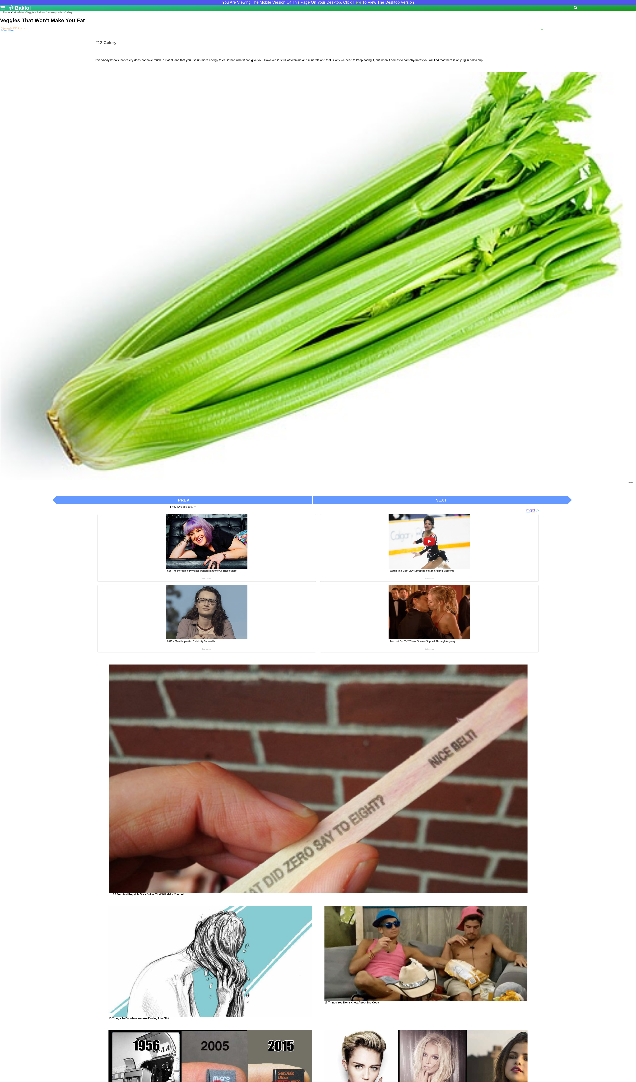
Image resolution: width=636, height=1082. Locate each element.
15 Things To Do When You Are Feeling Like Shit (138, 1018)
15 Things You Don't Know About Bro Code (351, 1002)
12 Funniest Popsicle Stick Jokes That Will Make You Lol (148, 894)
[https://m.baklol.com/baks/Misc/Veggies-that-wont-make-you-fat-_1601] (542, 30)
